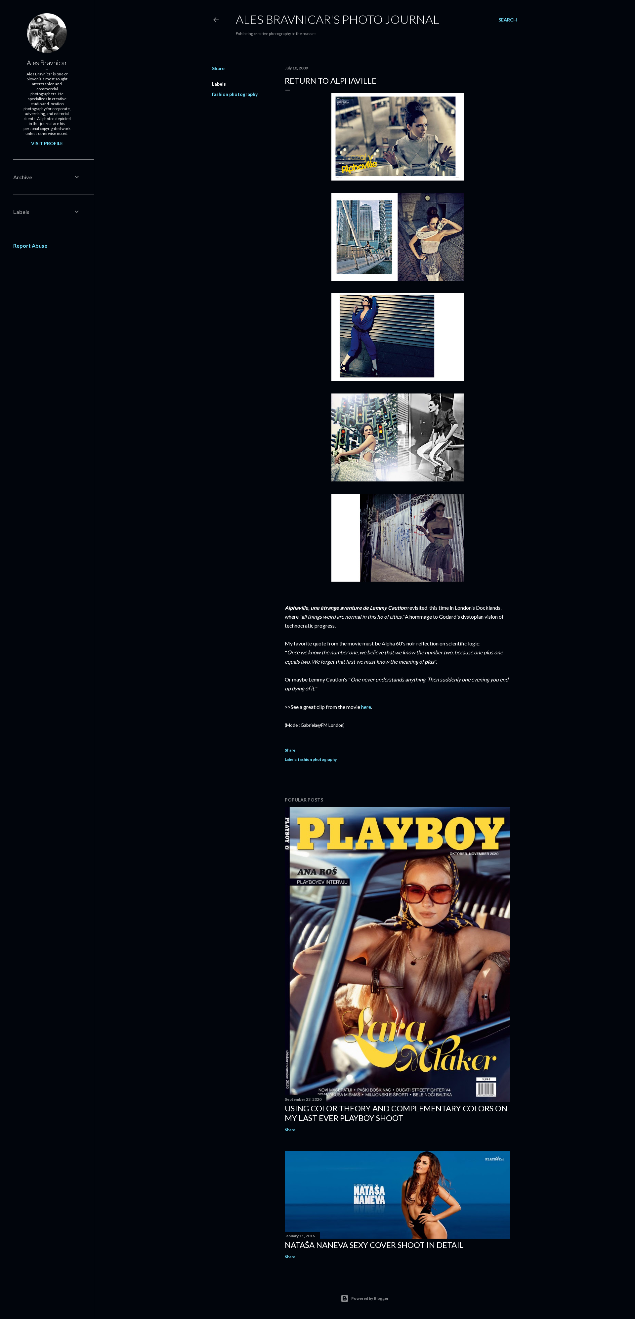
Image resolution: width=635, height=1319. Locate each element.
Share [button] (218, 68)
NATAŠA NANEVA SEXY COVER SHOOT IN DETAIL (374, 1245)
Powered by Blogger (370, 1298)
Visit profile (47, 143)
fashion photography (235, 94)
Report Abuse (30, 245)
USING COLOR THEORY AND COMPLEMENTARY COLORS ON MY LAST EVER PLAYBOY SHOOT (396, 1113)
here (366, 707)
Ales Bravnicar (47, 62)
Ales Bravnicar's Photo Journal (337, 19)
